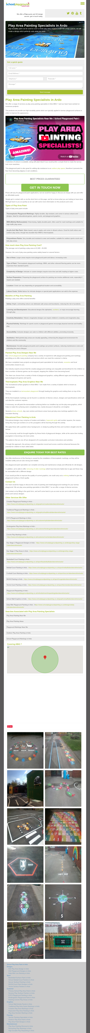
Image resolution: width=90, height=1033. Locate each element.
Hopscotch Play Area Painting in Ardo (21, 1011)
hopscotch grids (51, 420)
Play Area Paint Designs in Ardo (19, 1022)
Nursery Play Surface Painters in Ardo (21, 993)
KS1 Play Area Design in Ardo (18, 969)
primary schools (16, 411)
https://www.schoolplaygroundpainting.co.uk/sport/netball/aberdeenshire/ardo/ (55, 567)
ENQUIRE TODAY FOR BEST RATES (45, 452)
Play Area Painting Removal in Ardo (20, 1026)
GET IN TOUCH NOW (45, 187)
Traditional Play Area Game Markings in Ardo (24, 1006)
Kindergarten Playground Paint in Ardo (21, 997)
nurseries (67, 362)
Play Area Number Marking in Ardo (20, 1013)
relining (66, 475)
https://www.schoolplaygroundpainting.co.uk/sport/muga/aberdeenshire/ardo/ (50, 579)
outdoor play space (58, 168)
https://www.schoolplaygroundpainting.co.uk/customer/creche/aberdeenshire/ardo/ (35, 537)
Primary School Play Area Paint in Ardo (21, 991)
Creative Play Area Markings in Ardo (20, 1008)
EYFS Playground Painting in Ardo (20, 995)
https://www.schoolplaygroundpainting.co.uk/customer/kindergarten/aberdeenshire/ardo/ (37, 529)
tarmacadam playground (29, 391)
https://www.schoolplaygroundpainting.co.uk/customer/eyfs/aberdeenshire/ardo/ (34, 520)
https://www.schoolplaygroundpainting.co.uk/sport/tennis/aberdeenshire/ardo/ (55, 585)
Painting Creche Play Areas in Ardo (20, 1000)
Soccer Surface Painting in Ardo (19, 982)
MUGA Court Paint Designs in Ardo (20, 984)
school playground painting (18, 356)
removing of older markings (36, 469)
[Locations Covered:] (6, 3)
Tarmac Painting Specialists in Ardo (20, 1017)
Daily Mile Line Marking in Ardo (19, 973)
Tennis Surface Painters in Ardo (19, 986)
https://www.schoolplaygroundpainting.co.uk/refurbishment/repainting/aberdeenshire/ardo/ (38, 593)
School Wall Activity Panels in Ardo (20, 1004)
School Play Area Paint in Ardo (17, 964)
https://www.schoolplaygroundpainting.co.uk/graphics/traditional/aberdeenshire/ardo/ (36, 512)
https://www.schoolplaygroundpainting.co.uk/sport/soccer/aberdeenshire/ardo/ (56, 573)
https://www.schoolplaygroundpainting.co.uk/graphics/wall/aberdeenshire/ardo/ (55, 599)
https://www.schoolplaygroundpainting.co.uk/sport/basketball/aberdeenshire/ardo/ (35, 562)
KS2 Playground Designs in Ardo (19, 971)
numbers (56, 309)
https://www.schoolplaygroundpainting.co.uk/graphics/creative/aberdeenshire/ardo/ (35, 504)
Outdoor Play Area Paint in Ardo (19, 1019)
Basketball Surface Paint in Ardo (19, 978)
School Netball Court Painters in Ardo (21, 980)
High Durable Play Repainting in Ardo (21, 1030)
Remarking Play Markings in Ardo (20, 1028)
